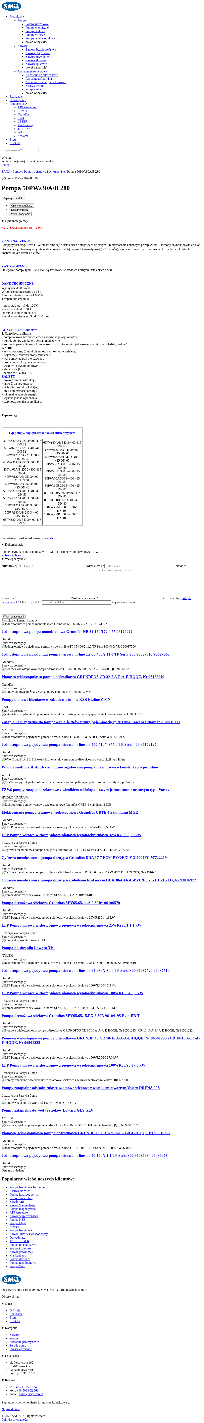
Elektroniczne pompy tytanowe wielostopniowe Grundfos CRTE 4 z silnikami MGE (70, 812)
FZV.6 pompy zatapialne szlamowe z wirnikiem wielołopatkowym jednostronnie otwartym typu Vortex (85, 790)
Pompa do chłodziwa (23, 1244)
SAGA (6, 171)
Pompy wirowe (35, 34)
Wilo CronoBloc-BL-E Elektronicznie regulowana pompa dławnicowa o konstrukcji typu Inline (80, 767)
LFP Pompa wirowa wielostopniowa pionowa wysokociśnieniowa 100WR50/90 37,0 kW (73, 1065)
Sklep (6, 164)
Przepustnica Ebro (21, 1198)
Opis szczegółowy (21, 205)
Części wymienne (21, 1349)
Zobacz (6, 555)
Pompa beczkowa (21, 1230)
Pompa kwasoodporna (24, 1194)
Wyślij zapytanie (20, 213)
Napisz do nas (11, 1409)
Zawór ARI (17, 1201)
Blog (13, 139)
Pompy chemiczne (37, 27)
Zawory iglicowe (36, 64)
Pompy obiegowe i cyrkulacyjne (44, 171)
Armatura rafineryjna (39, 78)
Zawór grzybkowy (21, 1252)
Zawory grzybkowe (38, 53)
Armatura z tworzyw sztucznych (46, 82)
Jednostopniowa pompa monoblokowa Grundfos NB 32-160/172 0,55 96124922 (67, 631)
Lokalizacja (12, 1355)
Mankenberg (25, 125)
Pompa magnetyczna (23, 1209)
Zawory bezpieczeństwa (41, 49)
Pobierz (16, 555)
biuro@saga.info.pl (31, 1394)
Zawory (22, 46)
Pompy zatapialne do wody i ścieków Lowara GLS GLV (47, 1110)
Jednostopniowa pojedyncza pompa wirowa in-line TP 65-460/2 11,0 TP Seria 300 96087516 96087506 (85, 654)
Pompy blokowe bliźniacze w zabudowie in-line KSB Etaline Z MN (56, 699)
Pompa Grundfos (20, 1248)
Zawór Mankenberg (22, 1205)
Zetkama (23, 136)
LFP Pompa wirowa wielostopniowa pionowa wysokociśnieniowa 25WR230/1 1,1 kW (71, 925)
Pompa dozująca (20, 1259)
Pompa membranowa (23, 1262)
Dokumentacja (19, 209)
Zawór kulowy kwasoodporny (29, 1234)
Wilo (21, 132)
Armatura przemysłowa (32, 71)
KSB (21, 118)
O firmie (15, 1310)
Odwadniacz (18, 1237)
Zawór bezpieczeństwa (24, 1216)
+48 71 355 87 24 (25, 1387)
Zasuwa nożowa (20, 1191)
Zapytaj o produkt (13, 198)
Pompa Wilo (17, 1266)
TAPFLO (24, 128)
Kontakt (15, 143)
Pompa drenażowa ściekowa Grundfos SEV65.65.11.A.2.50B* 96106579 (61, 903)
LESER (22, 121)
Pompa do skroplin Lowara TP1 (28, 948)
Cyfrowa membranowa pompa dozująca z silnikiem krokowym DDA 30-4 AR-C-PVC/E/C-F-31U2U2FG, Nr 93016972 (99, 880)
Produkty (15, 16)
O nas (8, 1303)
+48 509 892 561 (27, 1390)
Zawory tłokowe (36, 60)
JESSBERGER (19, 1241)
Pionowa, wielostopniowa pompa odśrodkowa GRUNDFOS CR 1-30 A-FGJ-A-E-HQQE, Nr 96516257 (86, 1133)
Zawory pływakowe (38, 56)
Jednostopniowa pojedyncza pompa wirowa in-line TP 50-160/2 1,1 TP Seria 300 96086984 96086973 (85, 1155)
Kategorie (11, 1328)
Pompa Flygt (18, 1223)
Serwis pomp (18, 100)
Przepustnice (33, 89)
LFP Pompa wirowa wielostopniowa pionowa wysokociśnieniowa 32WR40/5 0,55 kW (71, 835)
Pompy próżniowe (37, 24)
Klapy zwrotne (35, 85)
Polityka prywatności (15, 1419)
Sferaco (14, 1226)
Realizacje (16, 96)
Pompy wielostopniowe (40, 38)
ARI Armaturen (27, 107)
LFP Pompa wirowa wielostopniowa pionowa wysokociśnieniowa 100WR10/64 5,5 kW (72, 993)
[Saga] (11, 9)
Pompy (22, 20)
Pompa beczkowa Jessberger (28, 1187)
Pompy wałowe (35, 31)
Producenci (17, 103)
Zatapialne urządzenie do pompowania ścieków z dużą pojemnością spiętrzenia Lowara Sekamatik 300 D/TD (91, 722)
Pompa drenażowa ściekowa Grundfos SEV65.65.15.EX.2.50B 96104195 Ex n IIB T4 (72, 1016)
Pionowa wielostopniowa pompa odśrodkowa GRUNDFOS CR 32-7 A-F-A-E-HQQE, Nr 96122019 (83, 677)
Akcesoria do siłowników (42, 75)
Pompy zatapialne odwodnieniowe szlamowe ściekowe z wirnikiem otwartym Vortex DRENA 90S (81, 1088)
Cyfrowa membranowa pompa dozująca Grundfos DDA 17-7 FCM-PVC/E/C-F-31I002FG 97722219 (84, 857)
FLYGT (23, 111)
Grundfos (23, 114)
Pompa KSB (18, 1219)
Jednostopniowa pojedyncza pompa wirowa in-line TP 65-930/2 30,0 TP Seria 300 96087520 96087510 (86, 970)
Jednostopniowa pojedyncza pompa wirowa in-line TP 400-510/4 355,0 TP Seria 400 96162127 (79, 744)
